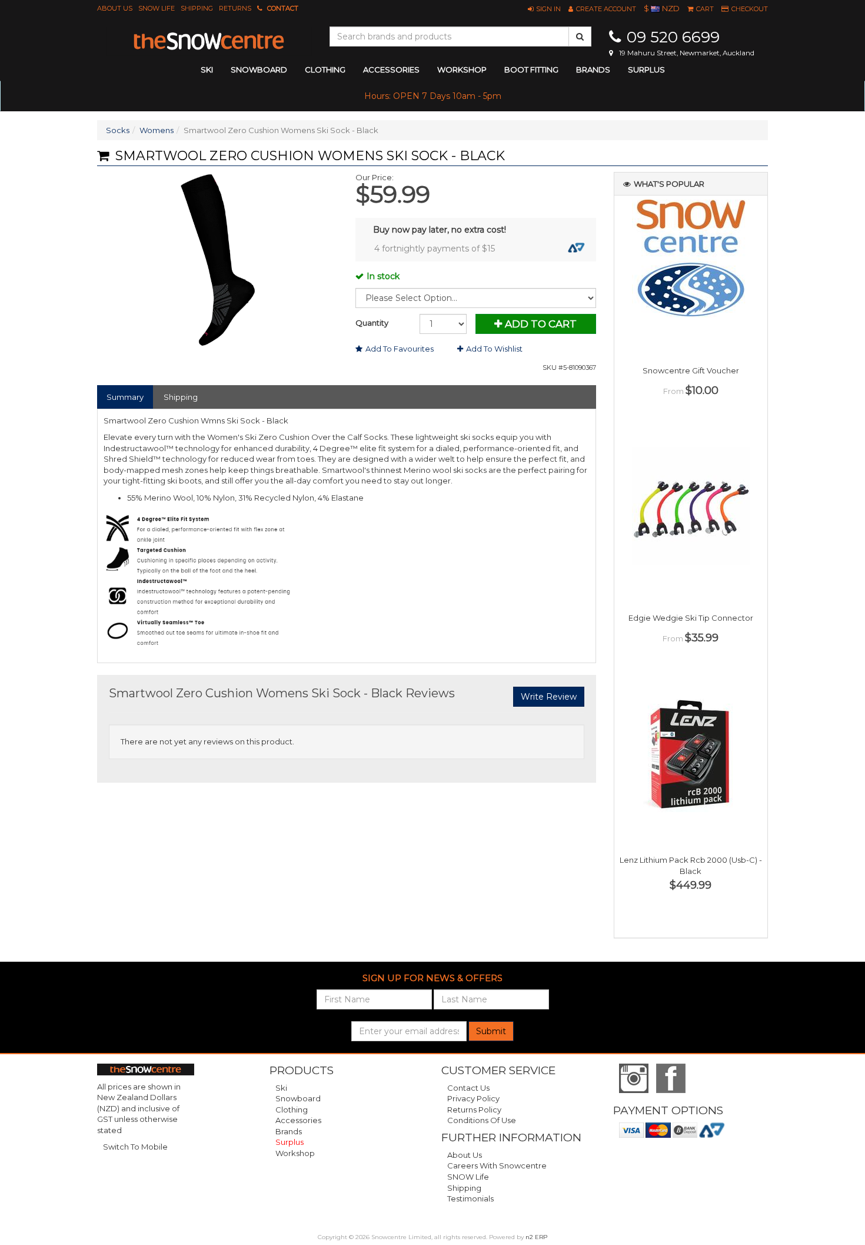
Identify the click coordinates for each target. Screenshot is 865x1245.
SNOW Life (156, 8)
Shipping (197, 8)
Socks (117, 130)
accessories (391, 69)
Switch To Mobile (135, 1146)
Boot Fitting (531, 69)
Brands (593, 69)
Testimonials (470, 1198)
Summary (125, 397)
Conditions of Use (481, 1120)
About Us (114, 8)
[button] (544, 9)
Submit (491, 1031)
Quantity (371, 322)
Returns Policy (474, 1109)
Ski (281, 1087)
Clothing (291, 1109)
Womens (156, 130)
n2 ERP (536, 1237)
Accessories (298, 1120)
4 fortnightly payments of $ (434, 248)
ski (207, 69)
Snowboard (298, 1098)
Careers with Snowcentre (497, 1165)
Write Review (549, 696)
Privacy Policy (473, 1098)
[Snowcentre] (209, 41)
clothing (325, 69)
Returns (235, 8)
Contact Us (468, 1087)
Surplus (646, 69)
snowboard (259, 69)
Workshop (462, 69)
